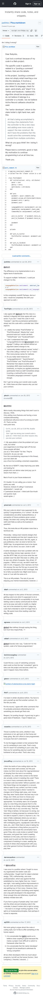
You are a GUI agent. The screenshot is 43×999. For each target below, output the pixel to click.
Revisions (19, 36)
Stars (34, 36)
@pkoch (7, 267)
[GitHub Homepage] (15, 993)
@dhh (24, 936)
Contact (15, 987)
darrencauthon (9, 857)
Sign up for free (11, 970)
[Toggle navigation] (3, 3)
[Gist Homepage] (15, 3)
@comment (29, 342)
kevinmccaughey (10, 655)
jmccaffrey (8, 761)
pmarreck (7, 505)
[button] (31, 30)
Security (17, 985)
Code (7, 36)
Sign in (28, 4)
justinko (5, 23)
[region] (21, 107)
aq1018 (6, 922)
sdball (6, 638)
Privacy (11, 985)
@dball (6, 627)
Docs (38, 985)
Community (31, 985)
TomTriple (8, 309)
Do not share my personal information (21, 990)
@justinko (7, 406)
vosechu (7, 727)
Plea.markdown (18, 23)
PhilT (6, 693)
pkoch (6, 395)
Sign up (37, 4)
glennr (6, 679)
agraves (7, 622)
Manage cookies (25, 987)
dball (6, 589)
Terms (5, 985)
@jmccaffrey (10, 865)
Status (24, 985)
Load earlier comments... (21, 256)
